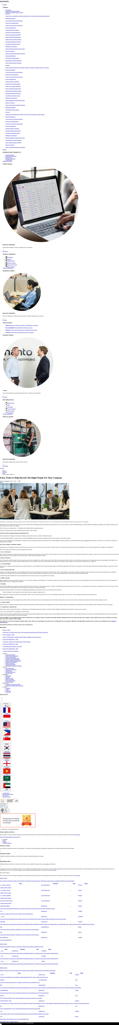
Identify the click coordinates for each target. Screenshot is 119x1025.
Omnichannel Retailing (11, 664)
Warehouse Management (11, 156)
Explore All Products (7, 161)
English (6, 746)
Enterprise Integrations (10, 654)
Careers (7, 689)
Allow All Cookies (4, 837)
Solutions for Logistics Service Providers (14, 685)
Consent (4, 841)
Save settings (3, 1021)
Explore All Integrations (8, 268)
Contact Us (8, 690)
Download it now (30, 1022)
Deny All (18, 837)
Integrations (5, 251)
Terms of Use (6, 795)
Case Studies (10, 407)
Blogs (8, 405)
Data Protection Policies (8, 794)
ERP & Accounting (11, 263)
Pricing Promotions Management (13, 659)
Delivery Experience (10, 663)
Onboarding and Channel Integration (13, 665)
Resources (5, 397)
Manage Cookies (12, 837)
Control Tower (9, 157)
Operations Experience (10, 158)
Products (5, 149)
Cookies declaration (7, 843)
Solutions (5, 4)
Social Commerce (11, 266)
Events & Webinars (11, 409)
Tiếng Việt (5, 775)
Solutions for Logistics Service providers (14, 12)
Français (5, 714)
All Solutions (8, 10)
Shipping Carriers (11, 260)
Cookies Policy (6, 793)
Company (5, 320)
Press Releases (10, 412)
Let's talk (2, 468)
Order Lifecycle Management (12, 656)
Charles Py (7, 481)
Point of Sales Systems (12, 264)
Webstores (9, 259)
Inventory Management (11, 657)
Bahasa (5, 722)
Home (4, 470)
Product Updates (10, 410)
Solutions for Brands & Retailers (13, 11)
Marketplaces (10, 257)
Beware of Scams (6, 796)
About (4, 840)
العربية (8, 782)
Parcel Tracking (9, 160)
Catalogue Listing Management (12, 658)
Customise (5, 839)
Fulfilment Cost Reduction (11, 662)
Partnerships (5, 466)
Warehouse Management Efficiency (13, 661)
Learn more (77, 834)
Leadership (8, 688)
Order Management (10, 155)
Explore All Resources (8, 414)
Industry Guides (10, 403)
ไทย (5, 760)
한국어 (5, 752)
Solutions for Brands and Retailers (13, 684)
